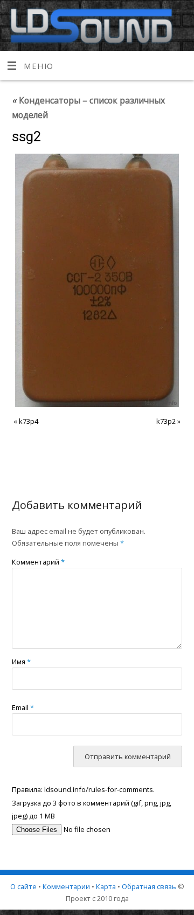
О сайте (23, 886)
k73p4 (28, 421)
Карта (106, 886)
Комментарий (38, 562)
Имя (21, 661)
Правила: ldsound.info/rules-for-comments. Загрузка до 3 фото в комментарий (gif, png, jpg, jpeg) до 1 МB (91, 803)
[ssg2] (97, 280)
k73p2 (166, 421)
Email (23, 707)
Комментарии (66, 886)
